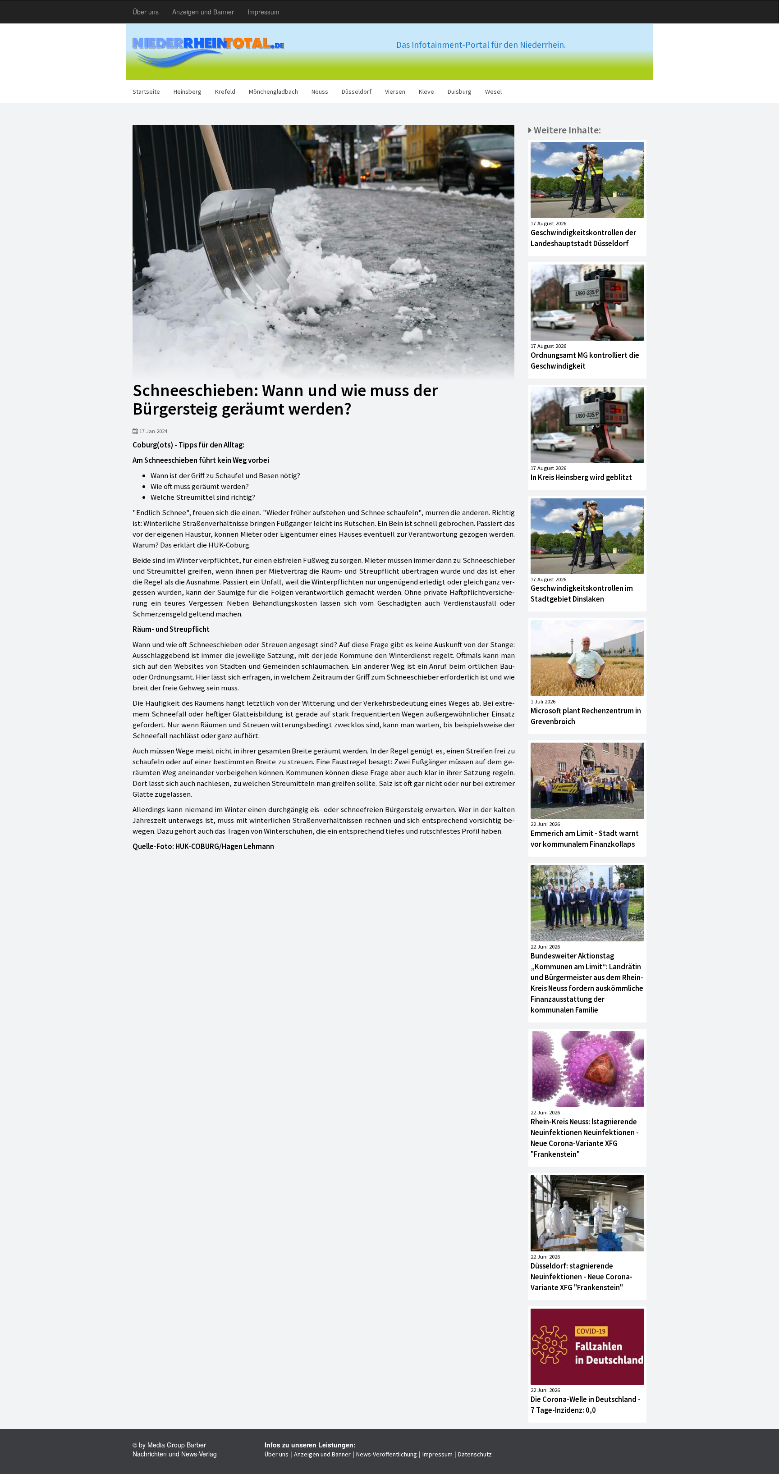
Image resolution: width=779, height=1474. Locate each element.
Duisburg (460, 91)
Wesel (493, 91)
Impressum (263, 11)
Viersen (395, 91)
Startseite (146, 91)
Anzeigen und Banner (203, 11)
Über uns (146, 11)
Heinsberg (188, 91)
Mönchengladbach (273, 91)
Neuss (320, 91)
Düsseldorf (356, 91)
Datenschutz (475, 1454)
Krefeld (225, 91)
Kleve (426, 91)
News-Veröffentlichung (386, 1454)
